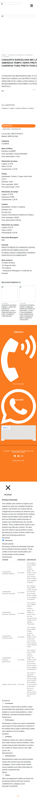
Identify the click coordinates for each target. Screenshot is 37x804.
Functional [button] (6, 700)
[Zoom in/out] (8, 792)
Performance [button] (6, 717)
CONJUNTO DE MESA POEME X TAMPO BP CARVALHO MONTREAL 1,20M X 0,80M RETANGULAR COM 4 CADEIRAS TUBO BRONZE (9, 310)
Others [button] (4, 772)
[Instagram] (22, 456)
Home (4, 55)
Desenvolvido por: (19, 460)
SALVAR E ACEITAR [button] (10, 786)
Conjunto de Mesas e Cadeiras (20, 55)
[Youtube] (18, 456)
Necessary (9, 540)
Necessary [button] (6, 538)
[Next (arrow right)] (8, 800)
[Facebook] (15, 456)
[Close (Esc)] (2, 792)
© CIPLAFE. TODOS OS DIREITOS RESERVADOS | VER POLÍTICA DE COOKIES (18, 451)
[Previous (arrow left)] (2, 800)
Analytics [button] (5, 734)
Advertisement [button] (7, 753)
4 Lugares (6, 56)
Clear (33, 89)
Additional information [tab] (12, 129)
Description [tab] (7, 126)
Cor (3, 91)
